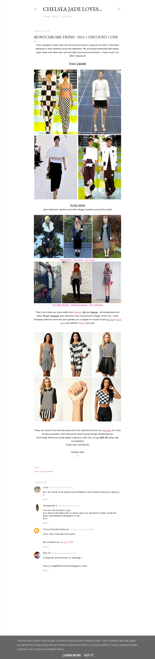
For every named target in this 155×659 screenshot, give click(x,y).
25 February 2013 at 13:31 (69, 506)
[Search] (119, 8)
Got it (89, 655)
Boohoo (110, 319)
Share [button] (36, 467)
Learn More (72, 655)
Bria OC (47, 553)
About (56, 16)
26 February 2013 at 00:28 (82, 529)
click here (106, 430)
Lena (45, 487)
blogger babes (46, 471)
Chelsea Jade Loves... (72, 9)
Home (46, 16)
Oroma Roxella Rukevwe (56, 529)
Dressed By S (50, 505)
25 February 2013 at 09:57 (60, 487)
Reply (46, 499)
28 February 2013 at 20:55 (63, 553)
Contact (66, 16)
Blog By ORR (67, 542)
